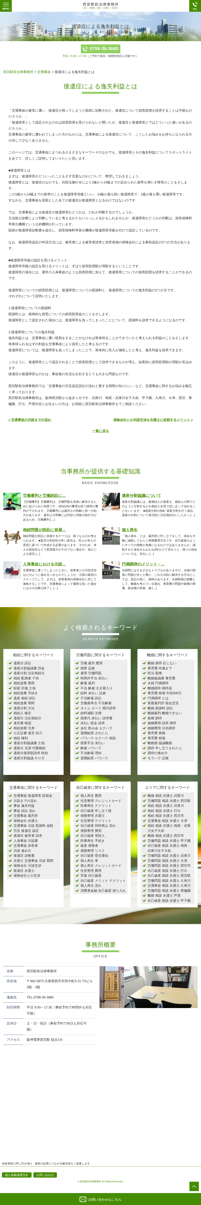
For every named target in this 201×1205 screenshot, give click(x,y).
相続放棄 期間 (24, 703)
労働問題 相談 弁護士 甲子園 (169, 841)
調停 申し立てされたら (165, 748)
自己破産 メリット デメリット (103, 881)
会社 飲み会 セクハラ (96, 728)
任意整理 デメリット (95, 821)
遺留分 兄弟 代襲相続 (30, 748)
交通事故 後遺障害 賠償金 (33, 796)
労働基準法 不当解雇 (95, 703)
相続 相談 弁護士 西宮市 (166, 816)
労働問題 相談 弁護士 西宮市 (169, 865)
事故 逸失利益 (24, 806)
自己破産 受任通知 (94, 855)
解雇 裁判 (87, 683)
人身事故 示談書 (26, 841)
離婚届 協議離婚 (160, 743)
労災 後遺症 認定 (26, 831)
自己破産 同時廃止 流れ (98, 826)
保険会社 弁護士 (26, 821)
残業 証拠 (87, 668)
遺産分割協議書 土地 (29, 743)
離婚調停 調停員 (160, 688)
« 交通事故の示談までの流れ (29, 420)
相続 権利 (21, 738)
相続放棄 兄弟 (24, 728)
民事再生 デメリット (95, 806)
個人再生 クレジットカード (101, 865)
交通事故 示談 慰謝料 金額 (33, 826)
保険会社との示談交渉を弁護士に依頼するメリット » (153, 420)
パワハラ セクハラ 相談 (98, 738)
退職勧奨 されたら (94, 733)
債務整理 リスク (92, 851)
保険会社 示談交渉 (27, 865)
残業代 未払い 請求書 (96, 718)
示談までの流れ (25, 801)
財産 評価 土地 (25, 688)
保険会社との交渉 (27, 875)
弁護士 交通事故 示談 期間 (33, 861)
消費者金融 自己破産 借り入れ (103, 891)
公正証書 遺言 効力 (28, 733)
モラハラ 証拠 (158, 758)
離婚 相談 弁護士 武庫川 (166, 796)
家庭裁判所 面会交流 (163, 703)
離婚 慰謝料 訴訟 (160, 708)
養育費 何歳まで (160, 668)
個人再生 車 (89, 861)
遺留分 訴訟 (22, 663)
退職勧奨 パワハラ (94, 758)
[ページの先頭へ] (194, 1186)
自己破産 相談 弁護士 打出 (167, 871)
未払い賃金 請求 (92, 723)
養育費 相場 (156, 738)
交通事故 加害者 (26, 846)
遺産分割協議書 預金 (29, 668)
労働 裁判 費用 (91, 663)
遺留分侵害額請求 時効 (31, 753)
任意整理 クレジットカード (101, 801)
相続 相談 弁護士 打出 (164, 811)
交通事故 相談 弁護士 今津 (167, 821)
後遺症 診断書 (24, 855)
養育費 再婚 (156, 733)
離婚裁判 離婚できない (165, 713)
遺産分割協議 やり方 (29, 758)
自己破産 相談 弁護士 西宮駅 (169, 875)
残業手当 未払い (92, 743)
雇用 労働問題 (90, 673)
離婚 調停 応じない (162, 663)
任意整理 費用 (90, 871)
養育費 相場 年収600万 (165, 693)
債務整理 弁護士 (92, 816)
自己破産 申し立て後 (95, 811)
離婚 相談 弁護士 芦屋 (164, 895)
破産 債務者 (89, 846)
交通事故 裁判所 (26, 816)
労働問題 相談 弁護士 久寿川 (169, 881)
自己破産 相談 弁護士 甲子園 (169, 901)
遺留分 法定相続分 (27, 718)
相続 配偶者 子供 (26, 678)
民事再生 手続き (92, 841)
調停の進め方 (158, 753)
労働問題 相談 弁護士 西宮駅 (169, 801)
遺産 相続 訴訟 (25, 698)
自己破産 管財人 (92, 836)
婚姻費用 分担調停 (161, 728)
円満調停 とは (158, 698)
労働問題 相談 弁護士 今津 (167, 861)
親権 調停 (155, 718)
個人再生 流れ (90, 885)
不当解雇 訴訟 (90, 698)
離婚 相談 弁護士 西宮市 (166, 836)
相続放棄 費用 (24, 683)
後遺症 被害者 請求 (28, 836)
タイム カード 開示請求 (98, 708)
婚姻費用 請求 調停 (162, 723)
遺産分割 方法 (24, 708)
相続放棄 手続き (26, 693)
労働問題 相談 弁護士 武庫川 (169, 855)
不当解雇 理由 (90, 753)
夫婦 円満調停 (158, 683)
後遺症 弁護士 (24, 871)
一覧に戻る (100, 431)
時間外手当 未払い (94, 678)
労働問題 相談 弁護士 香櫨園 (169, 891)
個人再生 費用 (90, 796)
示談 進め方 (22, 851)
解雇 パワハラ (90, 748)
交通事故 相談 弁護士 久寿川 (169, 885)
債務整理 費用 (90, 831)
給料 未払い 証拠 (93, 693)
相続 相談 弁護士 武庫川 (166, 806)
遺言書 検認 (22, 723)
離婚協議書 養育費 (161, 678)
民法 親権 (155, 673)
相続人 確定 (22, 713)
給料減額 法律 (90, 713)
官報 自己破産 (90, 875)
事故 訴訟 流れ (25, 811)
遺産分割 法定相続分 (29, 673)
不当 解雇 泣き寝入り (96, 688)
